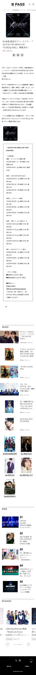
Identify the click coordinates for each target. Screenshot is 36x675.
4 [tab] (19, 644)
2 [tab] (16, 644)
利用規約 (27, 666)
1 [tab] (14, 644)
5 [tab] (21, 644)
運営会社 (9, 666)
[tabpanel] (18, 624)
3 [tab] (18, 644)
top (31, 661)
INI (6, 306)
